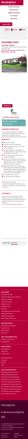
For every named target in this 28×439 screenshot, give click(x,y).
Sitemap (16, 437)
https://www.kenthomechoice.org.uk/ (12, 204)
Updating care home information (10, 379)
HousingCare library (6, 358)
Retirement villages (6, 299)
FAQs (2, 365)
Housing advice (5, 349)
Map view (14, 243)
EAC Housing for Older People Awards (11, 386)
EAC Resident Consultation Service (11, 389)
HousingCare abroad (6, 313)
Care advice (4, 351)
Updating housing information (9, 372)
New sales (4, 309)
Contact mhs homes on (14, 50)
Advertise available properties (9, 374)
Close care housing (6, 301)
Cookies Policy (4, 437)
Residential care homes (7, 339)
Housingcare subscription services (10, 384)
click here (5, 187)
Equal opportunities (18, 435)
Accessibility (16, 433)
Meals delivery (5, 330)
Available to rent (5, 304)
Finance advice (5, 353)
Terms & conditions (5, 433)
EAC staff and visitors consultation (10, 391)
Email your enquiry (10, 121)
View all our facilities (11, 117)
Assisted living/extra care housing (10, 297)
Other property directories (8, 318)
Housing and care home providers (10, 311)
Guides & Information (14, 12)
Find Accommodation (14, 6)
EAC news (4, 360)
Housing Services (14, 9)
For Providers (14, 15)
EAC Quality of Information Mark (10, 377)
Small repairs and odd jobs (8, 325)
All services (4, 332)
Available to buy (5, 306)
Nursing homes (5, 341)
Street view (6, 243)
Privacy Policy (4, 435)
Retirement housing (6, 294)
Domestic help (5, 328)
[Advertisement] (14, 89)
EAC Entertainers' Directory (9, 393)
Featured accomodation (7, 316)
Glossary (3, 362)
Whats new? (14, 18)
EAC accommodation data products (11, 381)
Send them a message (9, 52)
